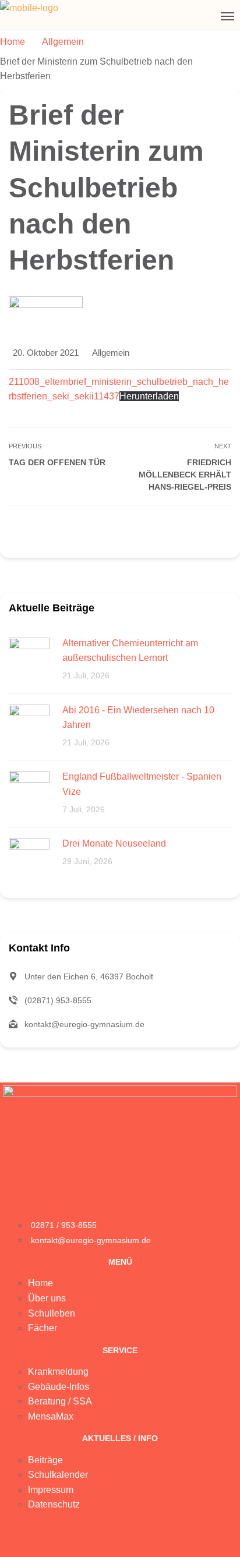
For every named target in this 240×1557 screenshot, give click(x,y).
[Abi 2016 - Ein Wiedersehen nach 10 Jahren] (29, 724)
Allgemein (110, 353)
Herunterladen (149, 396)
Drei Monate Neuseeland (114, 843)
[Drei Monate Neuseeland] (29, 857)
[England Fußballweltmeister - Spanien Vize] (29, 790)
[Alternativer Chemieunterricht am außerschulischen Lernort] (29, 657)
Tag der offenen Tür (57, 462)
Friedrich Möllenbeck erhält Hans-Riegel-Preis (185, 474)
